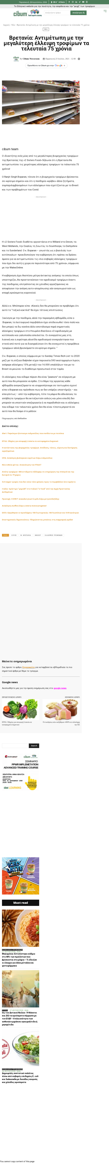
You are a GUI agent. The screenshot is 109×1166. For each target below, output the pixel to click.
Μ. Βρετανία (25, 535)
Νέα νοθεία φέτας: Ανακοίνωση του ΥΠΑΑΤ (22, 465)
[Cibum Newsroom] (16, 59)
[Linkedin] (76, 2)
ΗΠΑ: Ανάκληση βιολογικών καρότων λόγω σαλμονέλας (27, 458)
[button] (100, 12)
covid (13, 535)
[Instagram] (73, 2)
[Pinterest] (39, 549)
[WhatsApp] (45, 549)
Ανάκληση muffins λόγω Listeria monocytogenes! (24, 506)
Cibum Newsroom (31, 59)
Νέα (13, 25)
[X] (32, 549)
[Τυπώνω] (71, 549)
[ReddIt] (58, 549)
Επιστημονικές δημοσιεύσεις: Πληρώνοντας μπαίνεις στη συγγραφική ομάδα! (37, 520)
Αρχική (6, 25)
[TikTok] (80, 2)
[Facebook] (69, 2)
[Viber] (78, 549)
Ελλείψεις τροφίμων (53, 535)
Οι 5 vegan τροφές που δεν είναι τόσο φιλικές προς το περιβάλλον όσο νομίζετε (39, 482)
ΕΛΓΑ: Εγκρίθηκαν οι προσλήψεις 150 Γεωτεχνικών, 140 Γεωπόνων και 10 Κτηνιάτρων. (40, 513)
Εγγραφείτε (28, 667)
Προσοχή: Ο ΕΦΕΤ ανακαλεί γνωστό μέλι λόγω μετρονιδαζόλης (31, 499)
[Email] (65, 549)
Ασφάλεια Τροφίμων (12, 950)
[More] (91, 549)
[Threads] (87, 2)
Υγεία (5, 1010)
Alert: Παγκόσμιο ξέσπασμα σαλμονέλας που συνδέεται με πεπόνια (33, 433)
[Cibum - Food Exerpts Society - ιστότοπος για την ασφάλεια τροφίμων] (27, 12)
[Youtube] (83, 2)
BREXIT (38, 535)
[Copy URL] (84, 549)
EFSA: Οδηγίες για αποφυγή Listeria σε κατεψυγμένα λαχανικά (30, 441)
